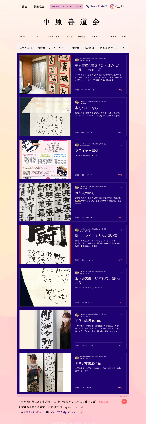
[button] (124, 48)
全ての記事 (26, 48)
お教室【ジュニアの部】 (52, 48)
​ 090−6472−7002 (97, 6)
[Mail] (47, 412)
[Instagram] (112, 6)
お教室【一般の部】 (83, 48)
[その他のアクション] (122, 59)
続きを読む (106, 48)
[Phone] (21, 411)
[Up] (124, 401)
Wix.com (71, 423)
